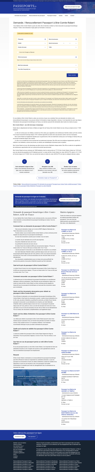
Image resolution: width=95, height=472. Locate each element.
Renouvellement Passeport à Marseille (23, 462)
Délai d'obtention (31, 186)
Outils (66, 15)
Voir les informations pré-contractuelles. (25, 102)
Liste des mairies (17, 447)
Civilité (19, 43)
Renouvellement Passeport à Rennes (46, 467)
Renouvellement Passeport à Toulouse (23, 466)
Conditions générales (18, 452)
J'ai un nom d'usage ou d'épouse (26, 52)
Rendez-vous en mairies (19, 443)
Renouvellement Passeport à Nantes (22, 469)
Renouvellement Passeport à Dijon (68, 467)
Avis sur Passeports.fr (19, 449)
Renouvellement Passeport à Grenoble (69, 466)
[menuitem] (20, 16)
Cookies (15, 456)
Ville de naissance (22, 57)
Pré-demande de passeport (45, 184)
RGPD (14, 454)
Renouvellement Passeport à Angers (68, 469)
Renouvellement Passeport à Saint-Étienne (70, 462)
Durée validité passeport (70, 184)
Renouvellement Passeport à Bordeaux (46, 464)
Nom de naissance (53, 39)
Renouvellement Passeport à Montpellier (47, 462)
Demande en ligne (19, 436)
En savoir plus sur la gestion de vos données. (43, 102)
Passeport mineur (51, 15)
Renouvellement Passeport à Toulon (68, 464)
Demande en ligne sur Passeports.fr (47, 178)
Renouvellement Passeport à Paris (22, 461)
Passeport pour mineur (58, 184)
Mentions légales (17, 451)
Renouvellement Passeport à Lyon (22, 464)
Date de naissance (53, 43)
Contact (72, 15)
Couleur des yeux (22, 47)
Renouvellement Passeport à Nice (22, 467)
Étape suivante (72, 75)
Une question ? (32, 436)
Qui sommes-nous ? (18, 446)
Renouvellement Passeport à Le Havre (69, 461)
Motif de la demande (23, 65)
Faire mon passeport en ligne (72, 6)
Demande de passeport (21, 15)
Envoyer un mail (65, 242)
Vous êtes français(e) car (24, 69)
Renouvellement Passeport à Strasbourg (46, 461)
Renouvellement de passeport (37, 15)
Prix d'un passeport (21, 186)
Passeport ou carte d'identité (43, 186)
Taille (50, 47)
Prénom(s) (20, 39)
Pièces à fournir (17, 444)
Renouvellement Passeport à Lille (45, 466)
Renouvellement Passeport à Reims (45, 469)
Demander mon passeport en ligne (69, 199)
